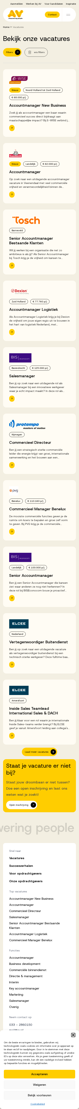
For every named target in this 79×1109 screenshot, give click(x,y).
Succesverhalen (21, 866)
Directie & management (26, 976)
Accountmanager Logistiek (28, 934)
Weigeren (39, 1085)
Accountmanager (21, 905)
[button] (73, 1035)
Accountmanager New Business (31, 899)
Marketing (16, 995)
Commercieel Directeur (25, 911)
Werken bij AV (33, 3)
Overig (14, 1007)
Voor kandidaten (53, 3)
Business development (24, 964)
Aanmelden (16, 3)
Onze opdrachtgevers (26, 881)
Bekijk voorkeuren (39, 1095)
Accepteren (39, 1074)
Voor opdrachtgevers (25, 873)
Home (6, 27)
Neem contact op (20, 1017)
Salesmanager (19, 917)
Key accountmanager (24, 988)
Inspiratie (71, 3)
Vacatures (16, 858)
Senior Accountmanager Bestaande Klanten (34, 925)
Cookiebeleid (37, 1104)
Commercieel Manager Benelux (30, 940)
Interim (14, 982)
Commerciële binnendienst (27, 970)
